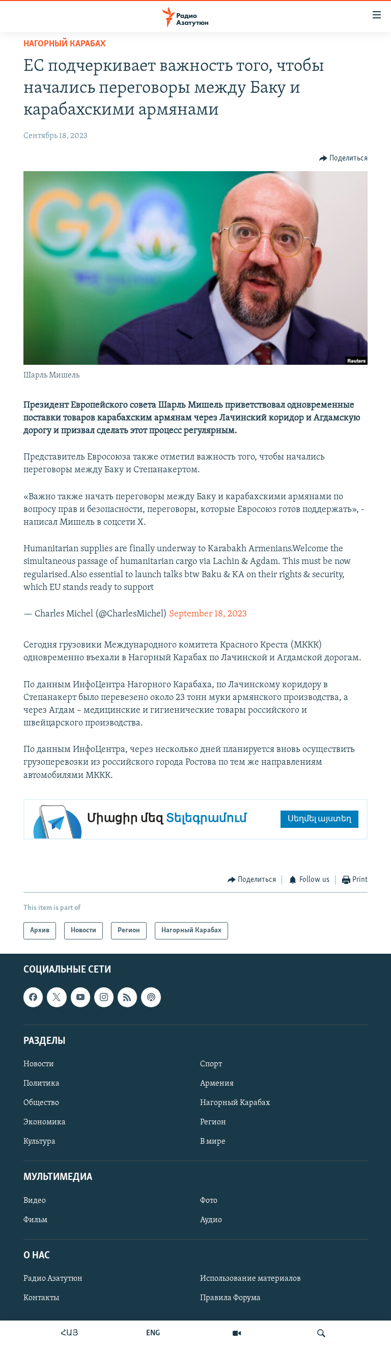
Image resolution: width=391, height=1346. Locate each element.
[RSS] (127, 997)
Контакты (41, 1298)
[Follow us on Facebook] (33, 997)
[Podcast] (150, 997)
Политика (41, 1084)
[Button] (343, 158)
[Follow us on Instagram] (104, 997)
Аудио (211, 1220)
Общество (41, 1103)
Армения (217, 1084)
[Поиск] (321, 1333)
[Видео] (236, 1333)
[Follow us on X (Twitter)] (56, 997)
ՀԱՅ (69, 1333)
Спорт (211, 1064)
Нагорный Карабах (64, 44)
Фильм (35, 1220)
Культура (39, 1142)
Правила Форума (230, 1298)
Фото (208, 1201)
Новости (38, 1064)
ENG (153, 1333)
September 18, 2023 (208, 614)
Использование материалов (250, 1279)
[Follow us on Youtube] (80, 997)
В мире (213, 1142)
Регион (213, 1122)
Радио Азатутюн (52, 1279)
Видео (34, 1201)
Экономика (44, 1122)
